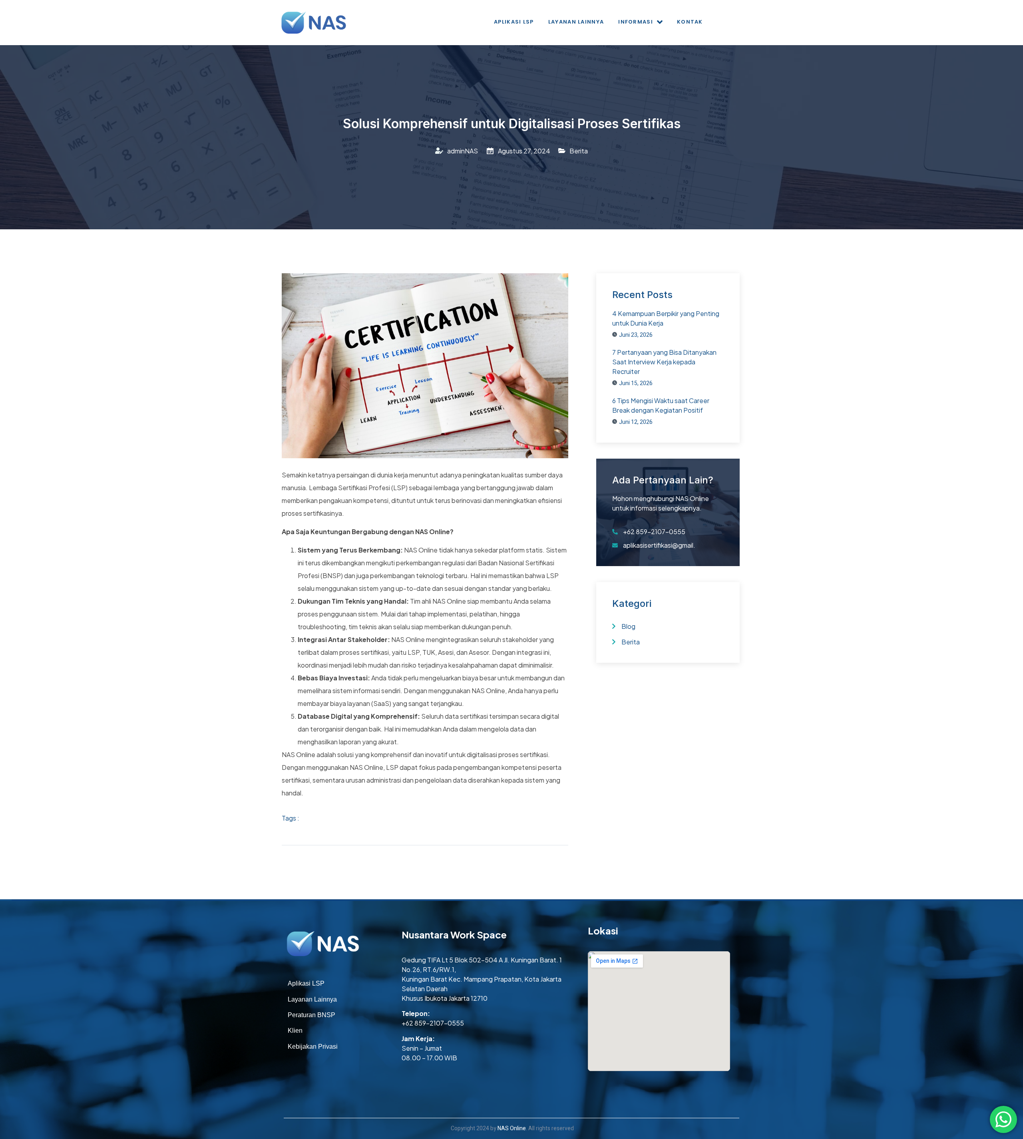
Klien (295, 1030)
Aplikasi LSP (514, 22)
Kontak (690, 22)
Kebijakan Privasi (313, 1046)
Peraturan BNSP (311, 1015)
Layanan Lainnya (576, 22)
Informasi (635, 22)
